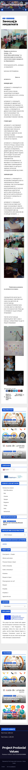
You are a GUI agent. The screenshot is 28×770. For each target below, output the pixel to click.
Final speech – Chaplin (9, 554)
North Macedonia (10, 18)
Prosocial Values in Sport (9, 562)
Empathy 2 (5, 592)
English (7, 469)
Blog (4, 18)
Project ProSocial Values (14, 4)
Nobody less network (8, 488)
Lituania (6, 496)
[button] (23, 9)
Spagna (6, 499)
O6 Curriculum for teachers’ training (11, 715)
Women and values (8, 558)
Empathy (5, 588)
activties (5, 544)
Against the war (7, 596)
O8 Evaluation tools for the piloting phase (13, 454)
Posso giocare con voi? (9, 581)
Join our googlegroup (11, 766)
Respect (5, 585)
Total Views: (4, 733)
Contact (3, 766)
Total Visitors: (4, 737)
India (5, 508)
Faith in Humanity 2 (8, 569)
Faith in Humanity (7, 565)
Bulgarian (6, 502)
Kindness (5, 573)
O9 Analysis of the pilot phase (13, 438)
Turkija (5, 505)
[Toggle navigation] (13, 10)
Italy (5, 493)
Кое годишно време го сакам (18, 395)
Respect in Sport (7, 577)
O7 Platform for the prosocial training (11, 422)
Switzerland (7, 511)
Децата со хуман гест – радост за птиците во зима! (9, 397)
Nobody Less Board (11, 521)
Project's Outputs (8, 419)
